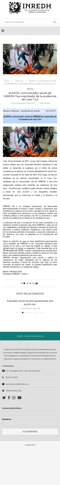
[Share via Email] (37, 283)
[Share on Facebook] (27, 283)
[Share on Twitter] (30, 283)
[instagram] (14, 398)
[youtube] (19, 398)
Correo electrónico (11, 408)
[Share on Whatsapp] (33, 283)
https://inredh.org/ (13, 390)
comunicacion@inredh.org (17, 384)
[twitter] (5, 398)
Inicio (6, 81)
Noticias (19, 81)
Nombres (6, 419)
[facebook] (10, 398)
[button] (6, 306)
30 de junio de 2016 (13, 250)
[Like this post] (24, 283)
